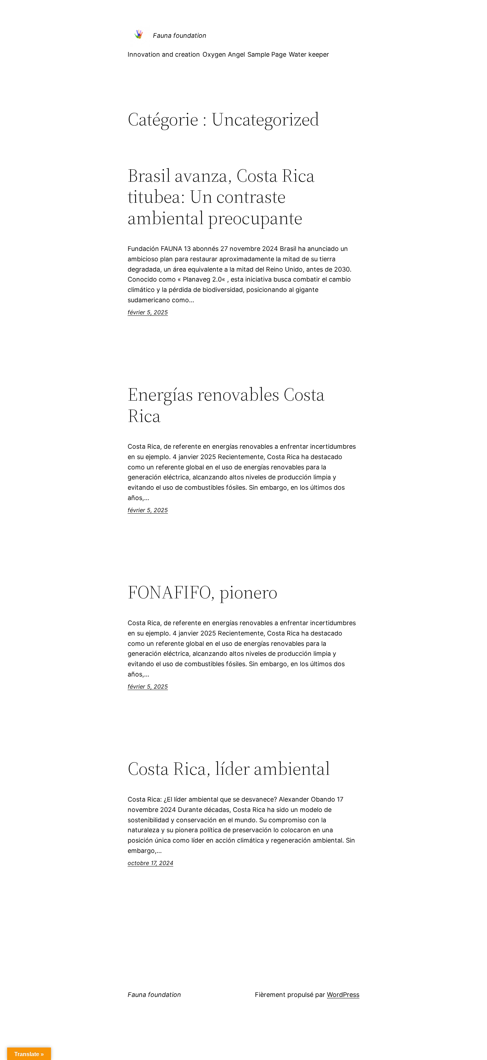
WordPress (343, 994)
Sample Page (266, 54)
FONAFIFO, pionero (202, 592)
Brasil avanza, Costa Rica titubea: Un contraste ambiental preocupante (221, 196)
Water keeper (309, 54)
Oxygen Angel (224, 54)
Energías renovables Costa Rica (226, 405)
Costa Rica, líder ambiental (229, 768)
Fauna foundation (179, 35)
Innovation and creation (164, 54)
